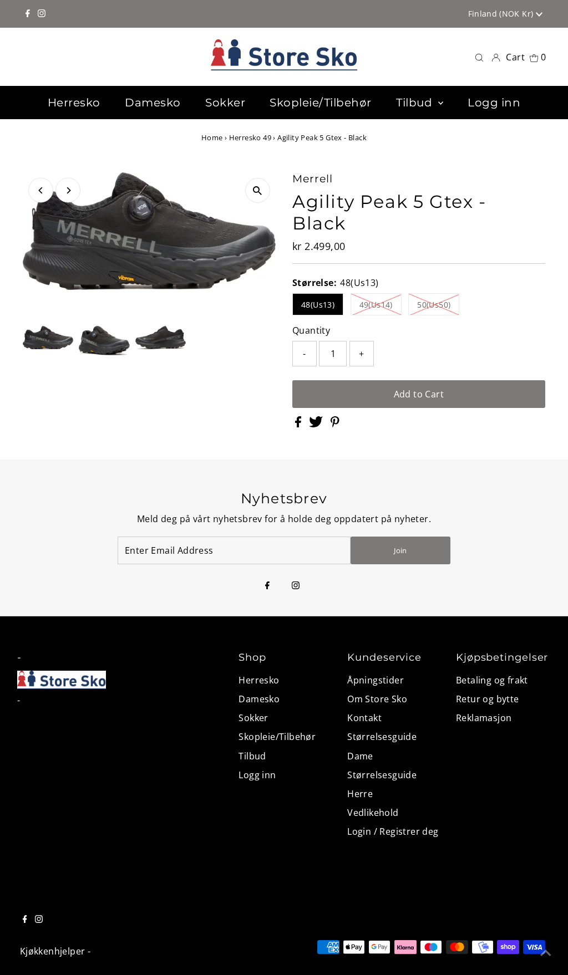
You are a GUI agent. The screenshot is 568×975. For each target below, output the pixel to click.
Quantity (311, 330)
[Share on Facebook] (299, 424)
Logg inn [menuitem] (494, 102)
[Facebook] (28, 14)
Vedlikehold (372, 812)
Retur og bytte (487, 699)
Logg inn (257, 775)
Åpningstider (375, 680)
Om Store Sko (377, 699)
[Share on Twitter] (317, 424)
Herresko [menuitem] (74, 102)
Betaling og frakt (492, 680)
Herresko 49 (250, 137)
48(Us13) (317, 304)
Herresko (259, 680)
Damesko (259, 699)
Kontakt (364, 718)
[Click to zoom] (257, 190)
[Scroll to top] (546, 953)
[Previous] (40, 190)
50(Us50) (433, 304)
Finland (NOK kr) (502, 13)
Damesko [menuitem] (153, 102)
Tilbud (252, 756)
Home (212, 137)
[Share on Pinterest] (335, 424)
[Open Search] (479, 57)
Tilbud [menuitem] (415, 102)
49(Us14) (376, 304)
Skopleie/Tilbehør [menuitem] (321, 102)
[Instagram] (41, 14)
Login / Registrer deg (392, 831)
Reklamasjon (483, 718)
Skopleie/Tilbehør (277, 737)
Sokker (253, 718)
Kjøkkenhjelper (52, 951)
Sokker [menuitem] (225, 102)
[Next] (67, 190)
